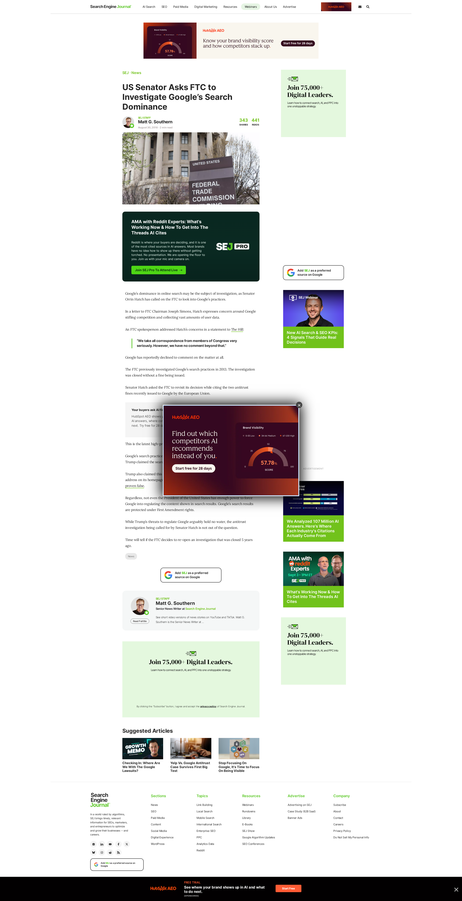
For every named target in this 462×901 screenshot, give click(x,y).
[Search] (368, 7)
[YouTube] (110, 844)
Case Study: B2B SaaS (301, 811)
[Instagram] (102, 852)
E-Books (247, 824)
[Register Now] (313, 308)
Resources (230, 6)
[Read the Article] (142, 748)
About (337, 811)
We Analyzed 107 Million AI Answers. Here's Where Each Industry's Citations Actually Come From (313, 528)
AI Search (149, 6)
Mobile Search (205, 818)
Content (156, 824)
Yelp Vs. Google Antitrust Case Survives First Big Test (190, 767)
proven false (134, 486)
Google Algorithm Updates (258, 837)
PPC (199, 837)
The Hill (237, 329)
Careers (338, 824)
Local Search (205, 811)
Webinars (251, 6)
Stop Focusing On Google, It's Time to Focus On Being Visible (239, 767)
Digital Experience (162, 837)
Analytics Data (205, 844)
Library (246, 818)
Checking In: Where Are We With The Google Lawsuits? (141, 767)
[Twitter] (126, 844)
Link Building (204, 805)
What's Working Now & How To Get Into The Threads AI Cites (313, 597)
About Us (270, 6)
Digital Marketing (205, 6)
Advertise (289, 6)
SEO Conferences (253, 844)
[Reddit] (110, 852)
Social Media (159, 831)
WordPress (158, 844)
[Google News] (93, 844)
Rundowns (248, 811)
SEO (164, 6)
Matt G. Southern (155, 121)
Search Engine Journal (200, 608)
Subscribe (339, 805)
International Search (209, 824)
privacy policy (208, 706)
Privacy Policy (342, 831)
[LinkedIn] (102, 844)
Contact (338, 818)
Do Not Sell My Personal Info (351, 837)
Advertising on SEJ (299, 805)
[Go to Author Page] (128, 122)
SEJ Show (248, 831)
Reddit (201, 850)
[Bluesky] (93, 852)
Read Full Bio (140, 621)
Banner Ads (295, 818)
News (131, 556)
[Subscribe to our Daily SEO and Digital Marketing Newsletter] (360, 7)
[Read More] (313, 498)
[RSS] (118, 852)
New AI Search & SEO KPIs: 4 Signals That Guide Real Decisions (312, 337)
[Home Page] (111, 7)
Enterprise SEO (206, 831)
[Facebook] (118, 844)
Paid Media (180, 6)
